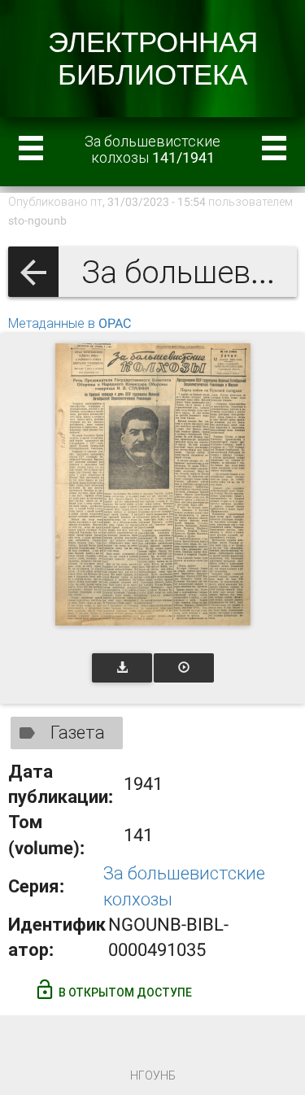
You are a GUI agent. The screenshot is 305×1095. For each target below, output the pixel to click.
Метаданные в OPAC (69, 323)
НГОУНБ (153, 1075)
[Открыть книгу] (153, 484)
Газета (77, 732)
